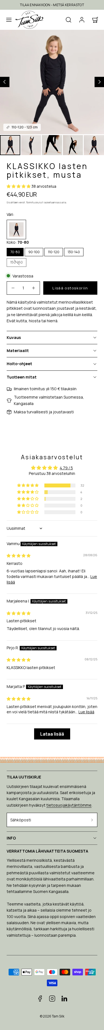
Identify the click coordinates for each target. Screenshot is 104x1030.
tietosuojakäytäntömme (69, 805)
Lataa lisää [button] (52, 734)
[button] (9, 19)
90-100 (34, 252)
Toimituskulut (34, 202)
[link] (81, 19)
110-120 (53, 252)
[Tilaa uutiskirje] (92, 820)
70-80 (15, 252)
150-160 (18, 263)
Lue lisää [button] (86, 711)
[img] (19, 555)
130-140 (74, 252)
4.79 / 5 (66, 467)
